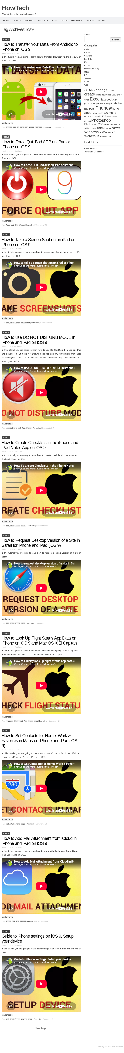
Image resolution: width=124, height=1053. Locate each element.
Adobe (92, 90)
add (86, 90)
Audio (55, 20)
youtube (107, 136)
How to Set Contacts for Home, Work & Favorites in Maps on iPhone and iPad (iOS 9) (39, 740)
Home (6, 20)
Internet (29, 20)
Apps (8, 225)
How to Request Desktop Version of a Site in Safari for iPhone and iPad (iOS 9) (41, 543)
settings (24, 1019)
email (86, 100)
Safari (23, 623)
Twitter (94, 128)
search (117, 124)
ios (18, 127)
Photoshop (101, 120)
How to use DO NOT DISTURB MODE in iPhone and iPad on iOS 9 (38, 340)
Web (86, 85)
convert (111, 90)
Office (86, 72)
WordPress (98, 136)
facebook (107, 99)
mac (36, 721)
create (89, 94)
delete (98, 95)
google (94, 103)
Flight (16, 721)
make (112, 112)
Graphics (76, 20)
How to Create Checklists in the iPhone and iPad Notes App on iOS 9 (40, 445)
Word (88, 136)
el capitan (9, 721)
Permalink (47, 127)
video (105, 128)
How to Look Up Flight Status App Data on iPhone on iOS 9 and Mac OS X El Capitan (39, 641)
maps (23, 824)
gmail (86, 104)
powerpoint (108, 124)
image (108, 104)
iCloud (8, 921)
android (9, 127)
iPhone (31, 127)
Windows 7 (93, 132)
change (101, 90)
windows (114, 128)
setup (30, 1019)
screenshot (25, 323)
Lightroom (96, 113)
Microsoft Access (91, 116)
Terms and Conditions (93, 152)
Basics (17, 20)
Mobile (6, 39)
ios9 (22, 127)
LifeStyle (88, 59)
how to (102, 104)
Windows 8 (108, 132)
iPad (26, 127)
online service (112, 116)
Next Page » (41, 1028)
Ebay (114, 95)
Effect (119, 94)
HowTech (16, 7)
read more (7, 123)
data (14, 127)
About (101, 20)
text (89, 128)
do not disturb (11, 428)
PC (85, 75)
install (115, 103)
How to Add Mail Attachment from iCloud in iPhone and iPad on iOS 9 (39, 841)
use (100, 128)
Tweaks (89, 20)
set (85, 128)
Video (64, 20)
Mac (86, 62)
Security (43, 20)
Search (87, 34)
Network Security (91, 69)
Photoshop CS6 (93, 124)
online (102, 116)
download (106, 94)
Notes (23, 526)
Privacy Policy (90, 148)
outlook (87, 121)
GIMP (115, 100)
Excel (95, 98)
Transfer (38, 127)
